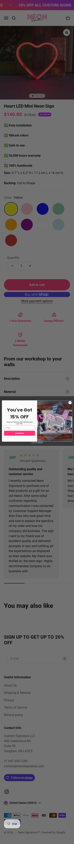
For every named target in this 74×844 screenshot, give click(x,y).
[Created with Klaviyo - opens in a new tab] (37, 443)
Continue (19, 433)
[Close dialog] (69, 402)
